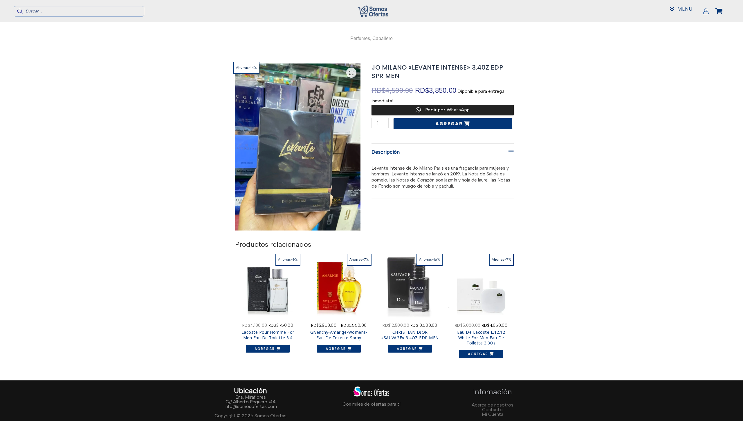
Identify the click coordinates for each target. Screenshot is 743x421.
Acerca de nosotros (492, 405)
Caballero (382, 38)
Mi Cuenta (492, 414)
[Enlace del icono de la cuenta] (706, 11)
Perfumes (360, 38)
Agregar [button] (265, 348)
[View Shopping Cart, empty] (723, 11)
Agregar (449, 123)
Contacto (492, 409)
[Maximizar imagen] (351, 73)
